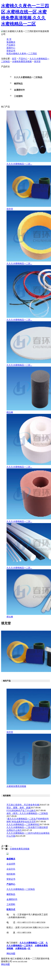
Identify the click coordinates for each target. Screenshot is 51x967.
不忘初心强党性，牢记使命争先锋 (23, 805)
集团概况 (11, 42)
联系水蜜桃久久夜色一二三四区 (22, 53)
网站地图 (11, 953)
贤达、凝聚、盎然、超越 (18, 807)
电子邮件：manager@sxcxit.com (21, 937)
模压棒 (10, 412)
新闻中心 (11, 48)
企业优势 (11, 864)
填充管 (37, 61)
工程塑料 (11, 904)
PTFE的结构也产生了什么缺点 (21, 810)
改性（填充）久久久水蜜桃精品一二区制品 (27, 813)
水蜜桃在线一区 (22, 948)
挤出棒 (10, 617)
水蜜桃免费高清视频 (22, 61)
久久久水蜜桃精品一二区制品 (21, 889)
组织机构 (11, 874)
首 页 (9, 39)
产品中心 (23, 58)
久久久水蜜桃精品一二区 (32, 943)
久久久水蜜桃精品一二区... (19, 164)
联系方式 (11, 909)
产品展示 (11, 45)
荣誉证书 (11, 51)
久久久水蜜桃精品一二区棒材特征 (23, 824)
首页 (14, 58)
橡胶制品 (11, 894)
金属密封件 (12, 899)
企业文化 (11, 869)
